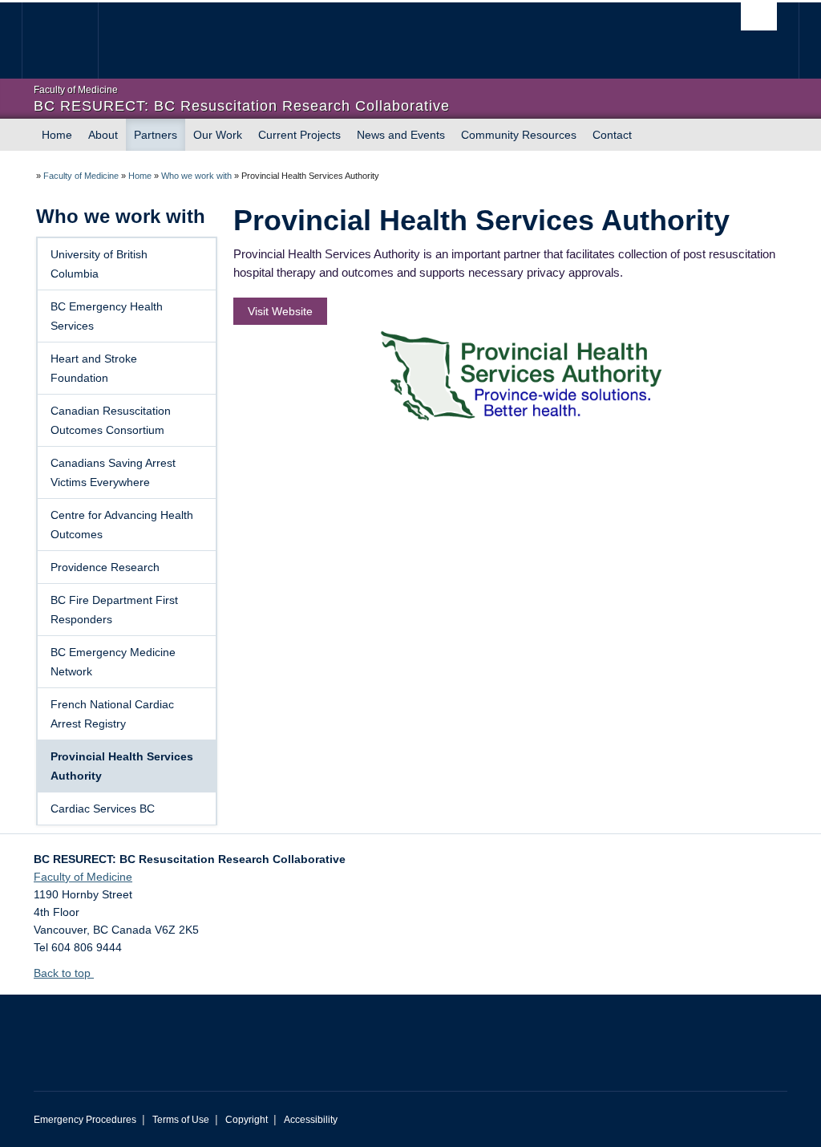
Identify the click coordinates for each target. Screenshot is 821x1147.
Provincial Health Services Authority (122, 766)
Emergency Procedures (85, 1119)
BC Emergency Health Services (107, 316)
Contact (612, 134)
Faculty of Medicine (81, 175)
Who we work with (196, 175)
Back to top (64, 973)
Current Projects (299, 134)
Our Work (217, 134)
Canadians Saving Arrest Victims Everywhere (113, 472)
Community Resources (518, 134)
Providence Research (105, 567)
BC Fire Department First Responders (114, 610)
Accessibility (311, 1119)
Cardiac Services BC (103, 808)
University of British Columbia (99, 264)
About (103, 134)
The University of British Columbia (72, 40)
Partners (155, 134)
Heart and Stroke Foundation (94, 368)
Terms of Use (180, 1119)
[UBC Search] (759, 16)
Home (57, 134)
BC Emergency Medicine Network (113, 662)
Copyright (246, 1119)
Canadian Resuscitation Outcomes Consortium (111, 420)
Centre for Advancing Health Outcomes (122, 525)
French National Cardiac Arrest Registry (112, 714)
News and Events (401, 134)
